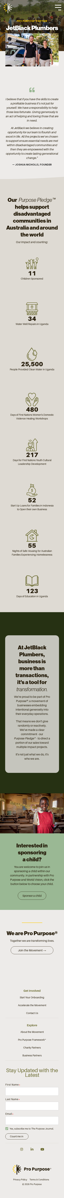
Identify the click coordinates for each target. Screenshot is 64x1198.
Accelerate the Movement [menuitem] (32, 1005)
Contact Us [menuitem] (32, 1013)
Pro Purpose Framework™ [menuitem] (32, 1039)
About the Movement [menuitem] (32, 1031)
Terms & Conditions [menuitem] (39, 1179)
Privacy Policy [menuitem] (20, 1179)
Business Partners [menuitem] (32, 1055)
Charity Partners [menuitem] (32, 1047)
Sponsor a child (32, 895)
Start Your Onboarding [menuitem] (32, 997)
